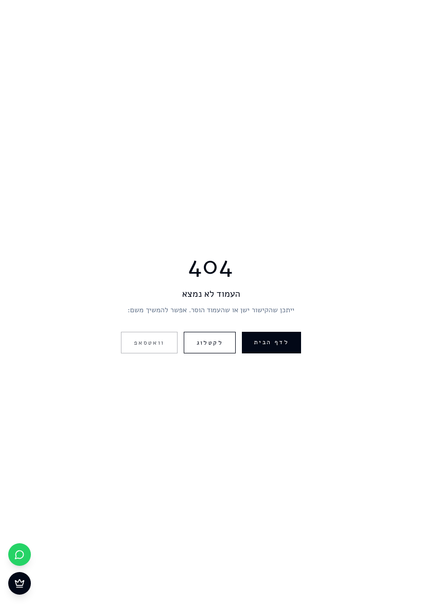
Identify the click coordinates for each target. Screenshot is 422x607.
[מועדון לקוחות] (19, 583)
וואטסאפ (149, 342)
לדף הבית (271, 342)
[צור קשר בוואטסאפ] (19, 554)
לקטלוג (210, 342)
